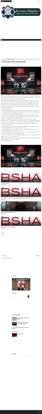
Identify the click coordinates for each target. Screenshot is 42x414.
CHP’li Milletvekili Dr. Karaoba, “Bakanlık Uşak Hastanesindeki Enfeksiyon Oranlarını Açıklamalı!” (17, 198)
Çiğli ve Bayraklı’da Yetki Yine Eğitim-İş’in (8, 212)
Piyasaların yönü (20, 333)
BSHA (13, 59)
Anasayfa (3, 59)
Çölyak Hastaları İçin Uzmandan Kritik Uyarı (8, 227)
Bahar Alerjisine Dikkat (5, 183)
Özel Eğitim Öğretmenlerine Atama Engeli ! (23, 318)
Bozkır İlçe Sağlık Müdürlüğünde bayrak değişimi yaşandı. (23, 323)
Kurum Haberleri (9, 59)
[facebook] (37, 2)
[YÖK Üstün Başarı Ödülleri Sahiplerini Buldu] (21, 80)
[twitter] (40, 2)
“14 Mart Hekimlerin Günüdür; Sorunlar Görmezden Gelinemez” (20, 328)
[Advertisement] (21, 30)
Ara (28, 296)
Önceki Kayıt (37, 255)
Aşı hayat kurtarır (15, 331)
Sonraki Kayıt (4, 255)
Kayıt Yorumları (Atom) (8, 258)
